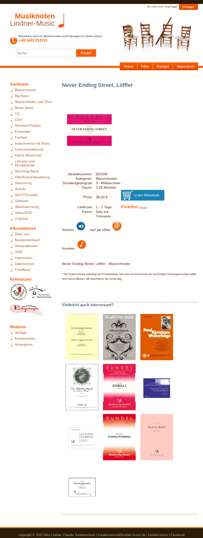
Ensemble (22, 131)
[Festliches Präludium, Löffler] (117, 439)
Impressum (23, 258)
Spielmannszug (27, 207)
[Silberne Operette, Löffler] (117, 339)
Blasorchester (25, 90)
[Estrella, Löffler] (117, 389)
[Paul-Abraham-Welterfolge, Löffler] (155, 339)
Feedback (22, 270)
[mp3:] (117, 230)
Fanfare (21, 137)
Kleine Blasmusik (28, 155)
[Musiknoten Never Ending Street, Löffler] (81, 248)
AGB (18, 252)
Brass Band (24, 108)
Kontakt (163, 66)
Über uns (22, 234)
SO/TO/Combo (26, 195)
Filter (145, 66)
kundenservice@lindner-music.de (121, 535)
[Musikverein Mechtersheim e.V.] (40, 293)
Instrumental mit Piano (32, 143)
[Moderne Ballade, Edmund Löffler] (155, 439)
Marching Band (27, 171)
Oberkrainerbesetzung (32, 177)
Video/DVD (23, 213)
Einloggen (188, 6)
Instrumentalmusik (29, 149)
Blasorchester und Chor (33, 102)
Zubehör (21, 219)
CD (17, 114)
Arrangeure (24, 344)
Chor (19, 120)
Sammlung (23, 183)
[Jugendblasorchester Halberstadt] (18, 293)
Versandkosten (26, 246)
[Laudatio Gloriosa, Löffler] (80, 439)
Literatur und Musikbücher (25, 163)
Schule (20, 189)
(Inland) (142, 207)
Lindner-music (158, 535)
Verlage (21, 332)
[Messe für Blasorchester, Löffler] (80, 489)
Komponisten (25, 338)
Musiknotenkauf (27, 240)
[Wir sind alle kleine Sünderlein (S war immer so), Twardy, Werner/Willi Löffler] (80, 339)
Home (128, 66)
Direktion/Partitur (28, 126)
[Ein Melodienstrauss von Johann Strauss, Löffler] (80, 389)
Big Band (22, 96)
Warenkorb (185, 66)
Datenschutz (24, 264)
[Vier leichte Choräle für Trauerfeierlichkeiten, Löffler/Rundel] (155, 389)
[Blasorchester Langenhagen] (26, 312)
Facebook (178, 535)
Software (22, 201)
